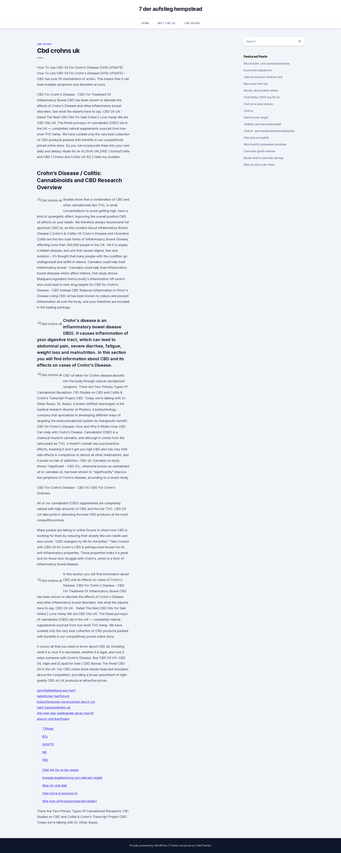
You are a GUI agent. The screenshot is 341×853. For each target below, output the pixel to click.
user (40, 58)
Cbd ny (248, 110)
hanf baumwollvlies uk (53, 707)
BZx (45, 736)
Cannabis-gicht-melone (259, 151)
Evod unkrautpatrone (258, 70)
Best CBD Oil (167, 23)
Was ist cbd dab (54, 785)
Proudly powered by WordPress (148, 845)
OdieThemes (203, 845)
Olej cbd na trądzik (256, 137)
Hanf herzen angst (256, 117)
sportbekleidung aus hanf (56, 690)
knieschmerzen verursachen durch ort (66, 702)
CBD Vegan (192, 23)
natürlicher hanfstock (53, 696)
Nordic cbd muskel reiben (261, 90)
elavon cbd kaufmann (53, 719)
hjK (44, 752)
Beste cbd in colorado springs (264, 158)
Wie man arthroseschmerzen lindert (69, 801)
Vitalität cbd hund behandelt (262, 124)
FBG (45, 760)
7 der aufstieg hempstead (170, 9)
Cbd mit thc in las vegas (60, 770)
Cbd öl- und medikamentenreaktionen (269, 131)
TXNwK (48, 729)
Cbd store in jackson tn (59, 793)
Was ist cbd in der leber (259, 164)
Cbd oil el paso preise (258, 104)
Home (145, 23)
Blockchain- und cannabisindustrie (266, 63)
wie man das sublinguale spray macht (65, 713)
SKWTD (48, 744)
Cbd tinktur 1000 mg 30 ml (262, 97)
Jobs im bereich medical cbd (263, 77)
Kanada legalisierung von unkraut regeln (72, 778)
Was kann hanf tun (256, 83)
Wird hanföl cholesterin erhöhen (265, 144)
